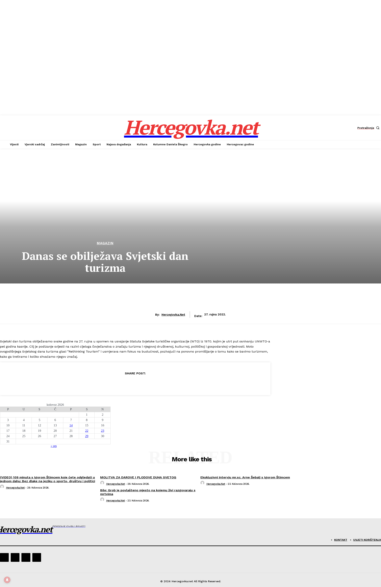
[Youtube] (36, 557)
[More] (164, 383)
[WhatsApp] (149, 383)
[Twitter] (120, 383)
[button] (369, 128)
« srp (54, 446)
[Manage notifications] (7, 580)
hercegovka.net (173, 314)
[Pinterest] (135, 383)
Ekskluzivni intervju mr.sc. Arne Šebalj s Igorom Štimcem (245, 477)
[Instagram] (15, 557)
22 (86, 430)
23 (102, 430)
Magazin (105, 243)
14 (71, 425)
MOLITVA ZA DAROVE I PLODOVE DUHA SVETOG (138, 477)
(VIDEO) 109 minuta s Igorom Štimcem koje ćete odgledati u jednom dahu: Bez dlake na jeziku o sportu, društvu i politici (47, 479)
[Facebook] (106, 383)
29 (86, 436)
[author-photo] (2, 487)
